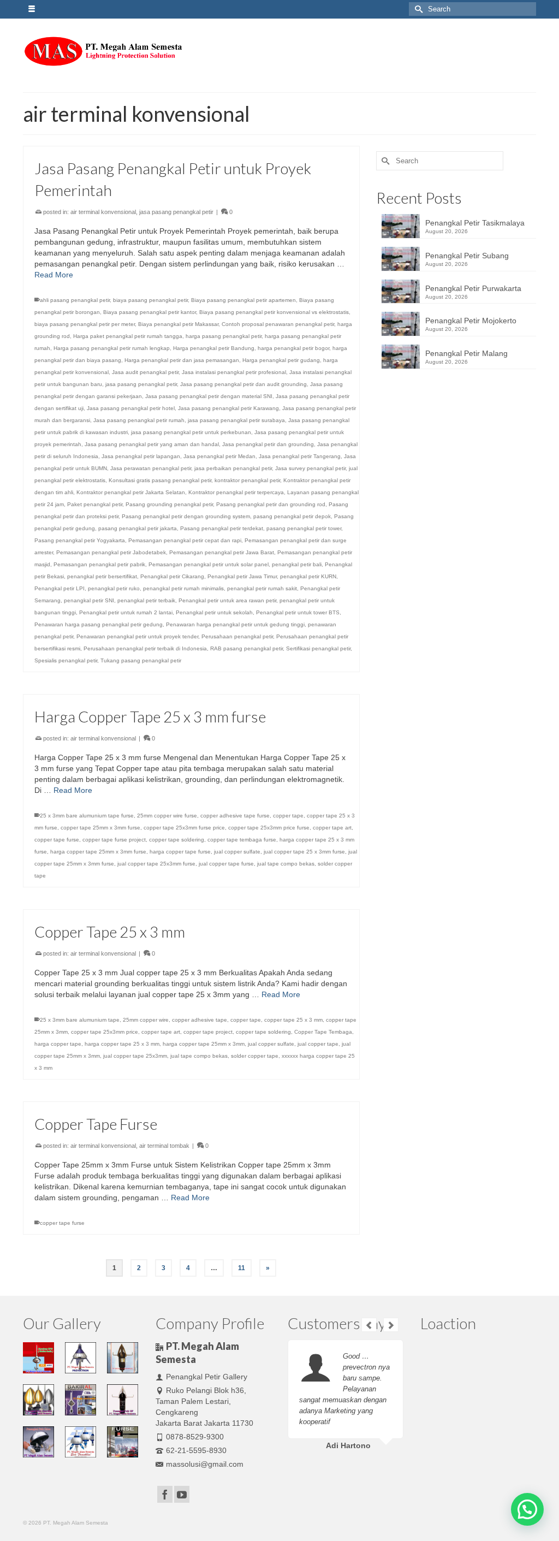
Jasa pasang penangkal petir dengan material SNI (208, 396)
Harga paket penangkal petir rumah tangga (127, 336)
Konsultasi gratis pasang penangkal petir (160, 480)
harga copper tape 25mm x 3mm (204, 1044)
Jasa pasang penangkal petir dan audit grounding (243, 384)
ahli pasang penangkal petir (75, 300)
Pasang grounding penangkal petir (169, 504)
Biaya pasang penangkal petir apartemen (243, 300)
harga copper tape (57, 1044)
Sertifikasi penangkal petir (318, 648)
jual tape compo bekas (285, 864)
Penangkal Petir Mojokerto (470, 320)
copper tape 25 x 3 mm (293, 1020)
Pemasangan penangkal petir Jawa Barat (221, 552)
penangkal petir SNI (89, 600)
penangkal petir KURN (308, 576)
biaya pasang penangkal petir (150, 300)
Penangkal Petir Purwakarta (473, 288)
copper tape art (332, 828)
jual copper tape (318, 1044)
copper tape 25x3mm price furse (269, 828)
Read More (53, 274)
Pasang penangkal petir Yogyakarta (79, 540)
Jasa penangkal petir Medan (219, 456)
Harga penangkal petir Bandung (213, 348)
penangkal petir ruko (114, 588)
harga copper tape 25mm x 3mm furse (98, 852)
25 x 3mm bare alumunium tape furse (87, 816)
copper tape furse (56, 840)
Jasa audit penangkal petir (145, 372)
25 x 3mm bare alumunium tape (80, 1020)
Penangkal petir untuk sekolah (214, 612)
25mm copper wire (146, 1020)
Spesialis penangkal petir (65, 660)
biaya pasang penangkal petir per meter (84, 324)
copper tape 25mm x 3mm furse (100, 828)
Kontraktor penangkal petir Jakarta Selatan (130, 492)
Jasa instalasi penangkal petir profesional (234, 372)
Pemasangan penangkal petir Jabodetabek (111, 552)
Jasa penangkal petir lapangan (141, 456)
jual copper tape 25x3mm (135, 1056)
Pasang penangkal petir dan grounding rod (270, 504)
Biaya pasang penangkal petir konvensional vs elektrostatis (274, 312)
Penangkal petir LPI (59, 588)
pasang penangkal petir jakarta (137, 528)
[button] (527, 1509)
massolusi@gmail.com (204, 1464)
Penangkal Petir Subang (467, 255)
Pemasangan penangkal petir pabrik (99, 564)
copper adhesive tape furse (235, 816)
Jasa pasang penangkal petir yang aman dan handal (152, 444)
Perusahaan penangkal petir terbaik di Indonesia (145, 648)
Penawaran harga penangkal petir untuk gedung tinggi (235, 624)
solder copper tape (254, 1056)
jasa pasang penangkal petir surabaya (236, 420)
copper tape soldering (176, 840)
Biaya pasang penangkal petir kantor (149, 312)
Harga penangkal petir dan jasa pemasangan (181, 360)
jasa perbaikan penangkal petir (233, 468)
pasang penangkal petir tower (303, 528)
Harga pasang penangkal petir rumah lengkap (111, 348)
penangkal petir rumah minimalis (183, 588)
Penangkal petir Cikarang (172, 576)
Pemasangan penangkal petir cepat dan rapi (184, 540)
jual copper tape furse (226, 864)
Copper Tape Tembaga (323, 1032)
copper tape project (208, 1032)
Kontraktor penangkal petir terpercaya (236, 492)
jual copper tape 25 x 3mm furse (304, 852)
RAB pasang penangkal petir (246, 648)
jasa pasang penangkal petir (176, 212)
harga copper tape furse (180, 852)
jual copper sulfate (237, 852)
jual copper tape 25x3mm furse (156, 864)
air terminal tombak (164, 1145)
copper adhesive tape (199, 1020)
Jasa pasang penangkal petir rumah (139, 420)
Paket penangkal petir (94, 504)
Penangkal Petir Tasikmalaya (475, 222)
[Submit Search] (417, 9)
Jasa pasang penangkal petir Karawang (228, 408)
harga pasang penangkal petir (223, 336)
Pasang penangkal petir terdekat (221, 528)
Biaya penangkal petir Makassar (178, 324)
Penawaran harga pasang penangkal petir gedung (98, 624)
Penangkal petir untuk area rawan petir (227, 600)
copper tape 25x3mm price (104, 1032)
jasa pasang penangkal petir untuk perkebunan (191, 432)
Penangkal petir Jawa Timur (242, 576)
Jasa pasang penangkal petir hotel (131, 408)
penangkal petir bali (297, 564)
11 (241, 1268)
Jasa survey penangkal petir (310, 468)
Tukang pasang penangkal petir (140, 660)
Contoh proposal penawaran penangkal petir (278, 324)
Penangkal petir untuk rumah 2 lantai (126, 612)
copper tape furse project (114, 840)
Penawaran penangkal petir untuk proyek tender (137, 636)
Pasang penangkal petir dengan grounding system (186, 516)
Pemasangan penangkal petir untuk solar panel (208, 564)
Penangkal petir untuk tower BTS (298, 612)
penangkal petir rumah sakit (262, 588)
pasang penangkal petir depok (292, 516)
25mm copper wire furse (167, 816)
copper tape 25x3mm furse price (184, 828)
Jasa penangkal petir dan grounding (268, 444)
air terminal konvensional (103, 212)
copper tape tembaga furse (241, 840)
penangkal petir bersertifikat (102, 576)
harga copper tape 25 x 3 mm (122, 1044)
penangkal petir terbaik (146, 600)
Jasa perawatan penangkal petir (150, 468)
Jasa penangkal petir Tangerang (300, 456)
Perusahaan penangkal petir (237, 636)
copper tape (288, 816)
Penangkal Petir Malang (466, 353)
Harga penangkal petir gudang (281, 360)
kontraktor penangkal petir (247, 480)
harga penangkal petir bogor (293, 348)
